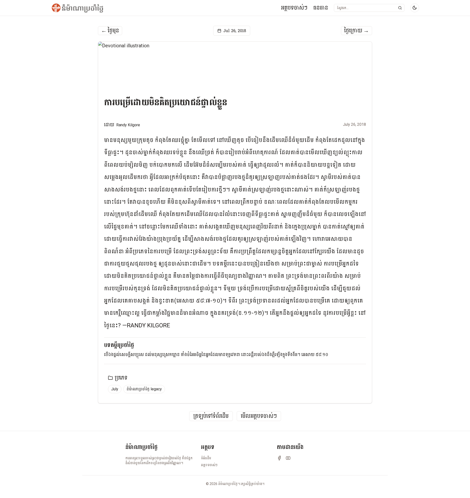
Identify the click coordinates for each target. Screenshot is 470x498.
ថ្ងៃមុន (110, 30)
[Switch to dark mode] (414, 7)
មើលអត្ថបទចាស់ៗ (259, 416)
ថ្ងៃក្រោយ (356, 30)
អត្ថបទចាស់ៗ (294, 8)
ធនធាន (320, 8)
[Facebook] (279, 458)
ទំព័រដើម (206, 458)
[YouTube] (288, 458)
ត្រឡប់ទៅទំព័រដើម (211, 416)
